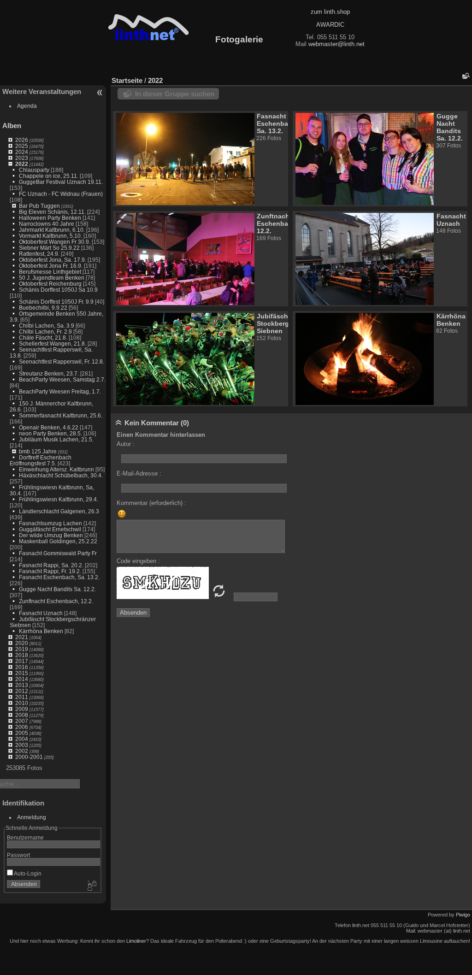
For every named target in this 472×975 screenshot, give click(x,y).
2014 (21, 679)
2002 (21, 751)
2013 (21, 685)
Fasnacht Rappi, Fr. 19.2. (50, 571)
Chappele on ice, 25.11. (48, 176)
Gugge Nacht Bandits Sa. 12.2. (57, 589)
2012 (21, 691)
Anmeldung (31, 817)
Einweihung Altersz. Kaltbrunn (56, 469)
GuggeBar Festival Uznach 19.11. (61, 182)
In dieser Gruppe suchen (174, 94)
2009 (21, 709)
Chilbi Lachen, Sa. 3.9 (46, 326)
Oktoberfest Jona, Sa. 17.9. (52, 260)
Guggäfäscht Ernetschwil (50, 529)
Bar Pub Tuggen (39, 206)
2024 (21, 152)
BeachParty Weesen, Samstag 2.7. (62, 379)
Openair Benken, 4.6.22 (48, 427)
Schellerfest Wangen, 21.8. (52, 344)
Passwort (18, 855)
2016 (21, 667)
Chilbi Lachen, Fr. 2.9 (45, 332)
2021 (21, 637)
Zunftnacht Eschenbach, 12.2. (56, 601)
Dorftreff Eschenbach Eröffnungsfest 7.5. (40, 460)
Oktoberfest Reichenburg (50, 284)
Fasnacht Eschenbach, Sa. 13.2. (59, 577)
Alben (11, 125)
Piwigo (463, 914)
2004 (21, 739)
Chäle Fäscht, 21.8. (43, 338)
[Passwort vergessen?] (91, 886)
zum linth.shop (330, 11)
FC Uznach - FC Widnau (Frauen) (61, 194)
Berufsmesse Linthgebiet (50, 272)
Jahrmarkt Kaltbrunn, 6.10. (52, 230)
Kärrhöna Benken (41, 631)
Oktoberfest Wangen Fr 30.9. (54, 242)
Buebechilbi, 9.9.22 (43, 308)
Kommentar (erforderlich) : (151, 502)
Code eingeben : (138, 561)
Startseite (127, 80)
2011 (21, 697)
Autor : (126, 444)
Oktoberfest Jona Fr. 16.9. (51, 266)
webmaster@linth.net (336, 44)
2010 (21, 703)
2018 (21, 655)
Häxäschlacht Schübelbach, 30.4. (61, 475)
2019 (21, 649)
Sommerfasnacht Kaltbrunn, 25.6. (60, 415)
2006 (21, 727)
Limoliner (136, 941)
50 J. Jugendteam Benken (51, 278)
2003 (21, 745)
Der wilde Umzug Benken (51, 535)
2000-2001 (29, 757)
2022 (21, 164)
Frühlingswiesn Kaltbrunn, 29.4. (58, 499)
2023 (21, 158)
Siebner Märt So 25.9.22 (49, 248)
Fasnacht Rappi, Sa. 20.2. (51, 565)
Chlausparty (34, 170)
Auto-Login (27, 873)
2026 (21, 140)
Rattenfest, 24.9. (39, 254)
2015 (21, 673)
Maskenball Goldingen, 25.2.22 (58, 541)
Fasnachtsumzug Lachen (50, 523)
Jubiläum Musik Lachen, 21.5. (56, 439)
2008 (21, 715)
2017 (21, 661)
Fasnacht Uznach (41, 613)
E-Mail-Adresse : (139, 473)
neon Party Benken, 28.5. (50, 433)
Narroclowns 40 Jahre (46, 224)
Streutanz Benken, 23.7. (49, 373)
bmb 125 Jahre (38, 451)
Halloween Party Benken (50, 218)
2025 (21, 146)
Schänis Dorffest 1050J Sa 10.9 (58, 290)
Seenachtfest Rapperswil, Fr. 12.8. (61, 361)
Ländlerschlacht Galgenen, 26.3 (59, 511)
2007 (21, 721)
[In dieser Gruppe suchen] (465, 75)
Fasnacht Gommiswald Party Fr (58, 553)
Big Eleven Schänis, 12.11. (52, 212)
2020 (21, 643)
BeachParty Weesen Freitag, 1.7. (60, 391)
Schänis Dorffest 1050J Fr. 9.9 (56, 302)
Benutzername (25, 837)
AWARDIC (330, 24)
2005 (21, 733)
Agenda (27, 106)
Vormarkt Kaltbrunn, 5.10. (50, 236)
